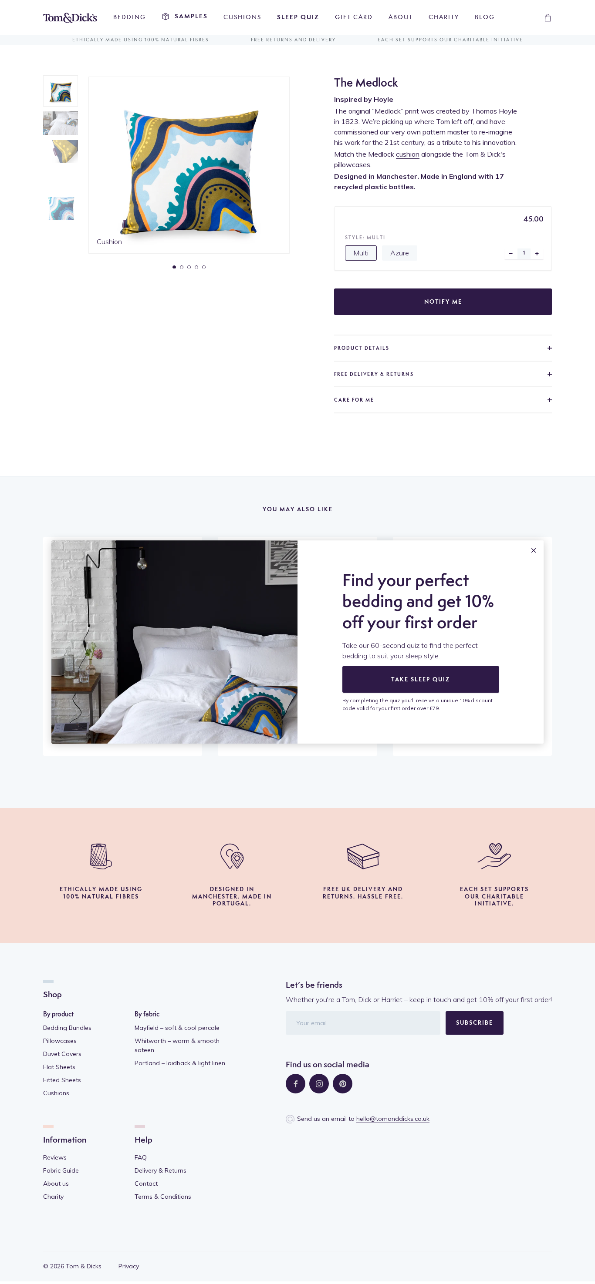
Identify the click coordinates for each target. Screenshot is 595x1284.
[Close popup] (533, 550)
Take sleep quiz (420, 680)
